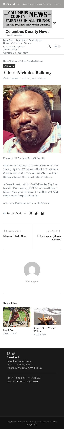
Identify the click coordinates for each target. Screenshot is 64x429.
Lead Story (21, 40)
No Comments (12, 78)
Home (6, 60)
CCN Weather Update (13, 46)
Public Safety (35, 40)
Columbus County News (27, 31)
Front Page (8, 40)
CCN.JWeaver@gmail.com (25, 381)
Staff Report (32, 281)
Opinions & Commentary (15, 52)
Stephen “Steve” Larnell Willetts (45, 330)
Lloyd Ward (8, 330)
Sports (27, 43)
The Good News (11, 49)
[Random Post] (54, 23)
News (6, 43)
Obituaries (16, 43)
